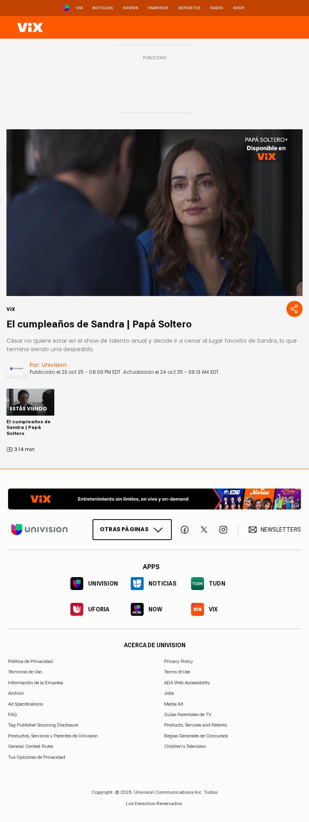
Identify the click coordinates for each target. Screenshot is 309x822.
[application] (154, 212)
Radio (216, 8)
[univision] (30, 27)
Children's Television (185, 746)
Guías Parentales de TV (187, 714)
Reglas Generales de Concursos (196, 736)
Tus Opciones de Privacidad (36, 757)
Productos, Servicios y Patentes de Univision (53, 736)
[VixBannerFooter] (154, 499)
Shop (239, 8)
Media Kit (173, 704)
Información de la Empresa (35, 682)
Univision (54, 365)
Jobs (169, 693)
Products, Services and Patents (195, 725)
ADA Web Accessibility (187, 682)
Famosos (158, 8)
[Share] (294, 309)
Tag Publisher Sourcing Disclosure (43, 725)
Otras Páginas (124, 529)
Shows (130, 8)
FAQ (12, 714)
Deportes (189, 8)
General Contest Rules (30, 746)
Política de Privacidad (30, 661)
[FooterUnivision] (39, 529)
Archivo (16, 693)
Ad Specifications (25, 704)
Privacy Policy (178, 661)
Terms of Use (177, 672)
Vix (79, 8)
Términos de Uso (25, 672)
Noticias (103, 8)
